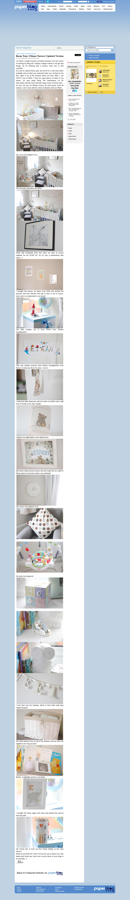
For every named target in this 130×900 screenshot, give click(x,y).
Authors (59, 48)
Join (102, 92)
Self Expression (72, 139)
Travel (89, 6)
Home (70, 133)
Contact (19, 889)
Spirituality (63, 9)
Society (61, 6)
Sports (83, 6)
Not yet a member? (94, 55)
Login (99, 1)
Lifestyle (68, 6)
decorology (106, 84)
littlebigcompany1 (107, 79)
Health (76, 6)
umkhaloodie (106, 70)
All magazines (78, 889)
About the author (92, 92)
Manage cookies (59, 891)
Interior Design (72, 136)
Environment (72, 9)
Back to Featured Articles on (32, 872)
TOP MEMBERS (103, 66)
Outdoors (81, 9)
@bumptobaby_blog (33, 58)
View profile (74, 85)
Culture (43, 6)
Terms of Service (40, 889)
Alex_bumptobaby (23, 58)
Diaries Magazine (23, 48)
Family (70, 130)
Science (110, 6)
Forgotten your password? (108, 1)
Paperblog (26, 7)
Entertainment (52, 6)
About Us (38, 887)
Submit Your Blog (94, 57)
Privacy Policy (40, 891)
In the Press (58, 887)
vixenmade (106, 75)
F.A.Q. (56, 889)
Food (42, 9)
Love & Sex (97, 9)
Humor (89, 9)
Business (96, 6)
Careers (19, 891)
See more (73, 119)
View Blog (74, 88)
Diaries (70, 128)
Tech (103, 6)
